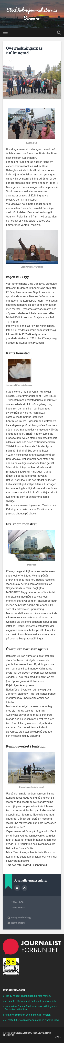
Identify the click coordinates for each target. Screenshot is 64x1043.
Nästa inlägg (18, 922)
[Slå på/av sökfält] (59, 32)
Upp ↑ (58, 1037)
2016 (14, 907)
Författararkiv (17, 888)
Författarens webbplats (24, 888)
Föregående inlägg (21, 917)
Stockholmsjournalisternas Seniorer (31, 14)
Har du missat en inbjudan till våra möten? (28, 995)
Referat (21, 907)
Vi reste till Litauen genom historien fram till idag (32, 1020)
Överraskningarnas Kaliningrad (24, 50)
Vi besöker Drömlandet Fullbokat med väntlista (30, 1001)
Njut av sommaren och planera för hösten (28, 1014)
